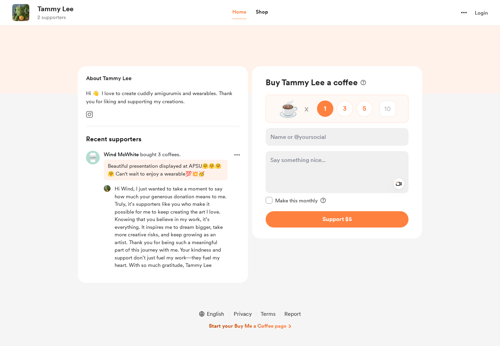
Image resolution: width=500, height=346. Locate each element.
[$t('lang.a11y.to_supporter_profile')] (107, 188)
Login (481, 13)
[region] (337, 152)
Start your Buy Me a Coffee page (247, 326)
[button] (239, 12)
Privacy (243, 314)
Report (292, 314)
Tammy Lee (55, 9)
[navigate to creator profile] (20, 12)
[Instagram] (89, 114)
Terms (268, 314)
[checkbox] (292, 200)
